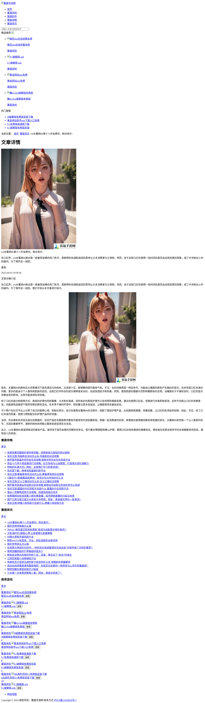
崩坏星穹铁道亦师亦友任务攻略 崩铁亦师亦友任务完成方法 (38, 460)
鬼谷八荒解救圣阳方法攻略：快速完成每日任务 (32, 492)
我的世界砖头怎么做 (18, 544)
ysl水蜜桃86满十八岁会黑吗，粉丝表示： (29, 522)
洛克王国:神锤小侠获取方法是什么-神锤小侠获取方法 (35, 503)
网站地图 (12, 694)
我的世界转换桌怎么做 (19, 526)
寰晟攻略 (12, 20)
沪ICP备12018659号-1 (65, 700)
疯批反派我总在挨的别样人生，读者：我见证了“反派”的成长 (39, 555)
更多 (3, 446)
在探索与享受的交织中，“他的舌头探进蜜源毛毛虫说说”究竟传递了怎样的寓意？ (50, 547)
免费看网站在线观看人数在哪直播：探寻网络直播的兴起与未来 (40, 496)
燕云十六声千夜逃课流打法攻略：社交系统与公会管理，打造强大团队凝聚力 (48, 463)
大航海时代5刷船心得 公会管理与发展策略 (29, 533)
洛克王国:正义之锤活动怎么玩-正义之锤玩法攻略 (33, 481)
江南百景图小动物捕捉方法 (21, 558)
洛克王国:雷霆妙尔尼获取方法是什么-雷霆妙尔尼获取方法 (38, 488)
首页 (9, 9)
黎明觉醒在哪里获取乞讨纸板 (22, 569)
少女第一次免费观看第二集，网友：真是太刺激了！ (34, 573)
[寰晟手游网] (8, 3)
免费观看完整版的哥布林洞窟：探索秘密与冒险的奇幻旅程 (38, 452)
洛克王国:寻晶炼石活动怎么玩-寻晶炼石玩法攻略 (33, 456)
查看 (28, 596)
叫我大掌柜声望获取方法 (20, 537)
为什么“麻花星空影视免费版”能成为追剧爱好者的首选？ (37, 529)
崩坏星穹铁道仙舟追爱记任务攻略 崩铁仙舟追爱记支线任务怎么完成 (43, 485)
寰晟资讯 (12, 23)
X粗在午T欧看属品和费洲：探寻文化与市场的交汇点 (35, 478)
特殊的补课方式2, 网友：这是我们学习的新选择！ (33, 467)
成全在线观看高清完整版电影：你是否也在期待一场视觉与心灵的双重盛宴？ (48, 565)
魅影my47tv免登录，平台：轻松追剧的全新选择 (32, 540)
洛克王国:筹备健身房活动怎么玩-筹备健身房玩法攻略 (35, 474)
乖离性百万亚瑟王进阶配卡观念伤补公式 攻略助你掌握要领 (38, 562)
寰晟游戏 (12, 13)
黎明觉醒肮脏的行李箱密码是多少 (25, 551)
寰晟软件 (12, 16)
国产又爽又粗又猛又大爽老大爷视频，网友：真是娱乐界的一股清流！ (44, 499)
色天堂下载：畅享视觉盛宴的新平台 (26, 470)
